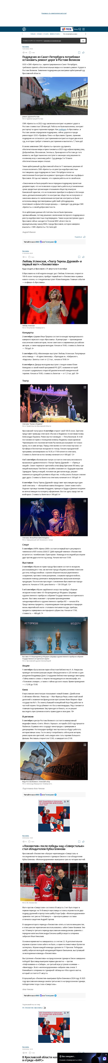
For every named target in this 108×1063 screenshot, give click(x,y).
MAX (37, 242)
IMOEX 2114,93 (54, 34)
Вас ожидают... (68, 1056)
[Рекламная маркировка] (72, 28)
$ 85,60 (33, 34)
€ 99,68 (39, 34)
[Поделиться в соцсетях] (83, 52)
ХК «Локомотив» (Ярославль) (32, 1008)
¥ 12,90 (46, 34)
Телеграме (49, 242)
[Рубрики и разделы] (83, 29)
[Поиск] (79, 29)
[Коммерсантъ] (24, 29)
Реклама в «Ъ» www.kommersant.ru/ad (54, 13)
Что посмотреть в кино (70, 34)
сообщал (62, 129)
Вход (76, 29)
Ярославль (25, 47)
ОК (83, 41)
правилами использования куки (52, 40)
